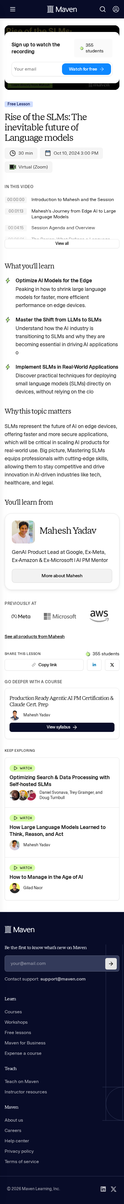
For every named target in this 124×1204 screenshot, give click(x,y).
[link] (94, 665)
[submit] (111, 964)
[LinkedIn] (103, 1189)
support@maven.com (63, 979)
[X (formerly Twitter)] (113, 1189)
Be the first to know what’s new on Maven (46, 947)
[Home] (19, 929)
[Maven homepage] (62, 9)
